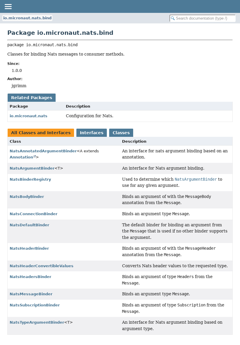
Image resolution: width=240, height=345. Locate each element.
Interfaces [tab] (91, 132)
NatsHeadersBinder (30, 277)
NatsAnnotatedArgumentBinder (43, 151)
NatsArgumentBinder (32, 168)
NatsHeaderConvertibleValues (41, 266)
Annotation (21, 157)
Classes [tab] (121, 132)
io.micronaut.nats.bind (27, 18)
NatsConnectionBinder (33, 214)
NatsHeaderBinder (29, 248)
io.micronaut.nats (28, 116)
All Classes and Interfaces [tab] (41, 132)
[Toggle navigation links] (8, 6)
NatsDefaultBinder (29, 225)
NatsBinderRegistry (30, 179)
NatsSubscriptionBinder (35, 305)
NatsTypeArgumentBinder (37, 322)
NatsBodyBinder (27, 196)
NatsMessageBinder (31, 294)
